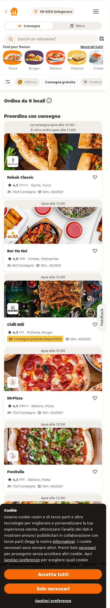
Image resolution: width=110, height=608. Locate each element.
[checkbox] (13, 60)
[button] (11, 11)
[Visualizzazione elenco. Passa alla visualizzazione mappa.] (101, 39)
